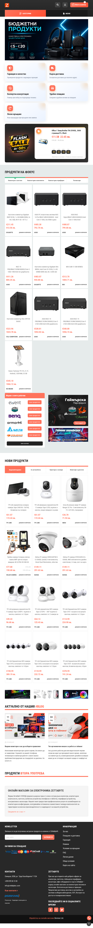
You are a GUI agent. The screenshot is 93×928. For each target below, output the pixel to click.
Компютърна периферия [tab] (56, 180)
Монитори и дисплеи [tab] (77, 470)
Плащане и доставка (71, 836)
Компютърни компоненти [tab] (35, 180)
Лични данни (68, 857)
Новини (66, 844)
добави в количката (25, 232)
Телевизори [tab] (77, 180)
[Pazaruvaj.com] (18, 896)
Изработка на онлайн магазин (41, 918)
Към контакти (11, 890)
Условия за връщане (71, 848)
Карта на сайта (69, 865)
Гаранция (66, 840)
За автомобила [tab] (36, 470)
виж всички (25, 443)
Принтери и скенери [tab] (56, 470)
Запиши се (48, 837)
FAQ (64, 852)
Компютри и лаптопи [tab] (15, 180)
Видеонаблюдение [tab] (15, 470)
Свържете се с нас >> (16, 812)
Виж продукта (60, 145)
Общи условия (68, 861)
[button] (43, 58)
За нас (65, 831)
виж (34, 402)
